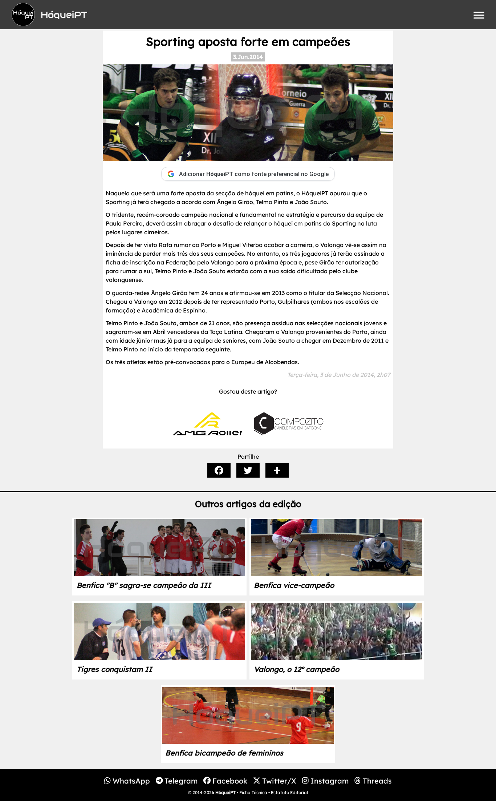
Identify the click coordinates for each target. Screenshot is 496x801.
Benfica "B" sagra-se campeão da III (144, 585)
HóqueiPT (225, 792)
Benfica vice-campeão (294, 585)
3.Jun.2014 (248, 56)
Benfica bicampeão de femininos (224, 752)
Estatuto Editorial (289, 792)
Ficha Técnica (253, 792)
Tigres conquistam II (114, 669)
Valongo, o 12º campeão (296, 669)
